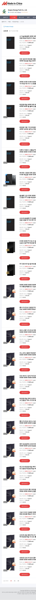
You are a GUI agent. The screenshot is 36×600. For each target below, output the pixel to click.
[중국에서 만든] (12, 3)
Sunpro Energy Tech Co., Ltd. (17, 10)
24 (11, 580)
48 (18, 581)
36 (14, 581)
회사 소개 (21, 17)
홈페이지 (5, 17)
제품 (14, 17)
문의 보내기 (25, 53)
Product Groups (9, 26)
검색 (28, 17)
